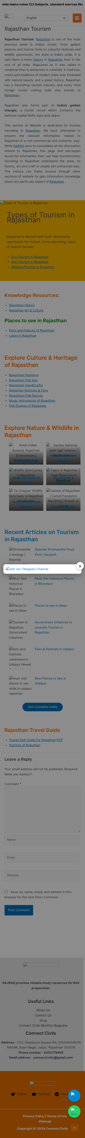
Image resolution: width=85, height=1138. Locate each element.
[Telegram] (74, 1096)
